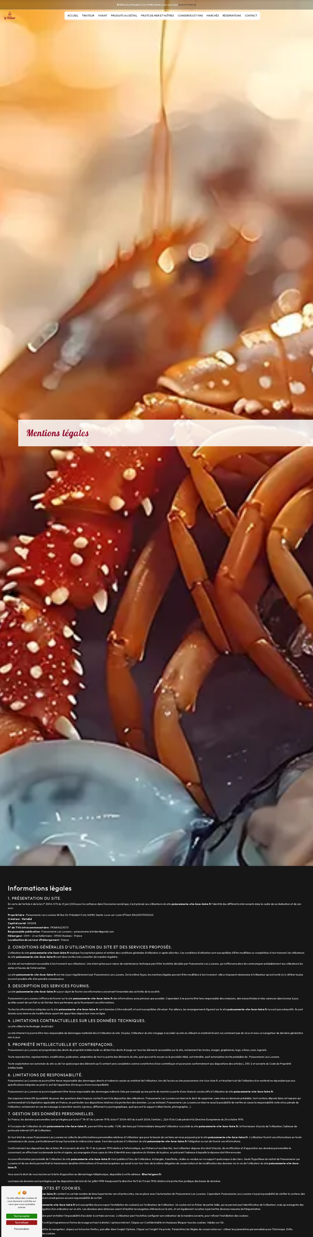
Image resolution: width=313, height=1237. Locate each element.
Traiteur (88, 15)
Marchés (213, 15)
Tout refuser (22, 1222)
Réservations (232, 15)
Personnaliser (21, 1228)
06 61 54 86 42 (188, 4)
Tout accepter (22, 1216)
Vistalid (27, 919)
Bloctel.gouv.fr (151, 1174)
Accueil (72, 15)
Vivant (102, 15)
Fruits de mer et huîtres (157, 15)
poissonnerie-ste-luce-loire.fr (191, 904)
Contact (251, 15)
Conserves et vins (190, 15)
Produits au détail (124, 15)
